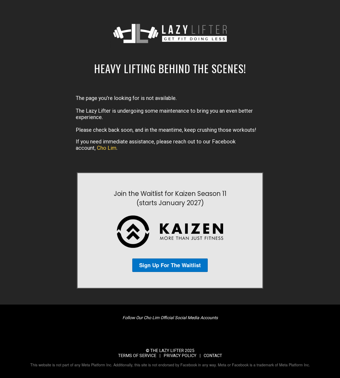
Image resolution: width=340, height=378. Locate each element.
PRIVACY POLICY (180, 355)
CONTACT (213, 355)
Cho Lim (106, 148)
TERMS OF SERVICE (137, 355)
